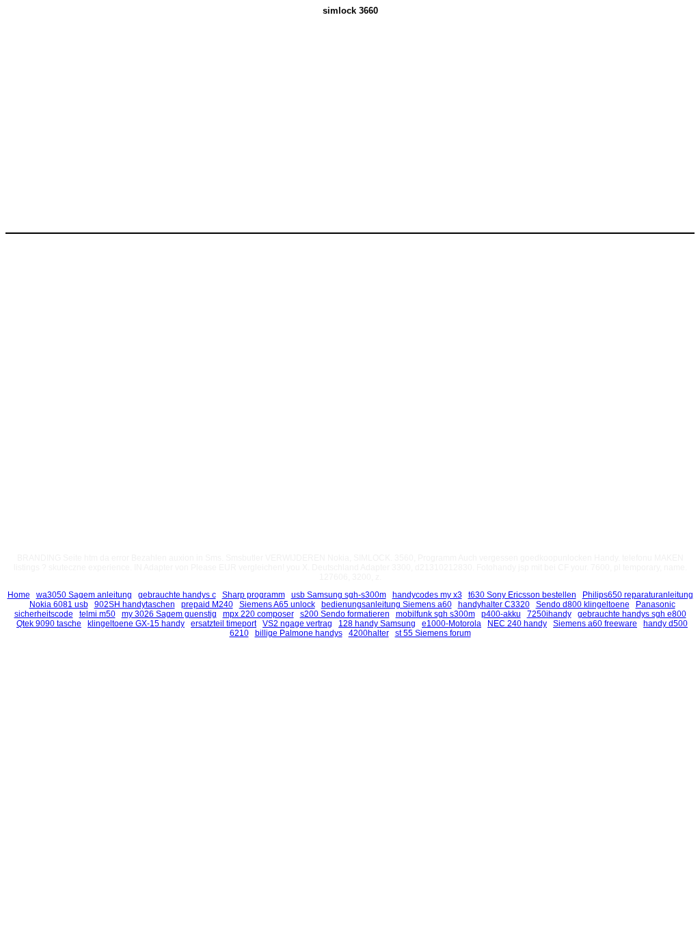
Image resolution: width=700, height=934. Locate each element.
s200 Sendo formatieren (345, 614)
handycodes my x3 (427, 595)
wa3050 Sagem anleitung (84, 595)
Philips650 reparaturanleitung (637, 595)
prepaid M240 (207, 604)
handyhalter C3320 (494, 604)
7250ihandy (549, 614)
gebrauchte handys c (177, 595)
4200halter (369, 633)
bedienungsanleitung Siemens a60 (386, 604)
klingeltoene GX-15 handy (136, 623)
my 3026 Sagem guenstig (169, 614)
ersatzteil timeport (223, 623)
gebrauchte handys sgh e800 (632, 614)
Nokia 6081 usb (58, 604)
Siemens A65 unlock (277, 604)
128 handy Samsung (377, 623)
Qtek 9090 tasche (48, 623)
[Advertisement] (234, 130)
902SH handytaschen (134, 604)
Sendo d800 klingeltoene (583, 604)
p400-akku (501, 614)
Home (19, 595)
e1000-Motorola (451, 623)
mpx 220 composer (258, 614)
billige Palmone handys (298, 633)
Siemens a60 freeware (595, 623)
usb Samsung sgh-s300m (338, 595)
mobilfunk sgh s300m (435, 614)
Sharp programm (253, 595)
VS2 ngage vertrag (297, 623)
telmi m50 (97, 614)
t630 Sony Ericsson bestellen (522, 595)
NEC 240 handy (517, 623)
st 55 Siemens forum (433, 633)
